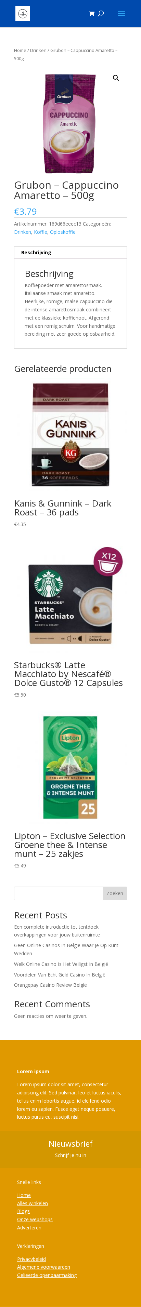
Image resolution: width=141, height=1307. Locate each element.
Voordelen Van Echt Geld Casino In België (59, 974)
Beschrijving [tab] (36, 252)
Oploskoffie (63, 232)
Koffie (40, 232)
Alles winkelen (32, 1203)
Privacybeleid (31, 1259)
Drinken (38, 50)
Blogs (23, 1211)
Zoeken (114, 893)
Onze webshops (35, 1219)
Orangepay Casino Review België (50, 985)
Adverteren (29, 1227)
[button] (116, 78)
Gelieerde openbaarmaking (47, 1275)
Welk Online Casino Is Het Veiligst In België (61, 964)
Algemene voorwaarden (43, 1267)
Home (20, 50)
